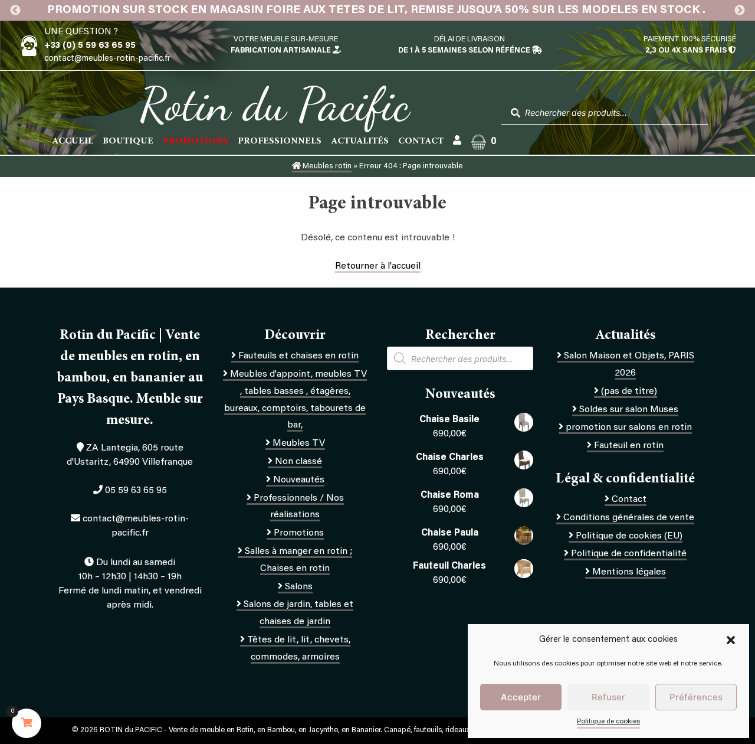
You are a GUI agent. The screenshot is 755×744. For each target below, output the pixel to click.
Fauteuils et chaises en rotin (298, 356)
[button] (731, 640)
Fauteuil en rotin (629, 446)
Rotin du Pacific (274, 104)
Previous (15, 11)
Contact (421, 141)
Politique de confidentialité (629, 554)
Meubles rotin (326, 166)
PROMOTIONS (195, 141)
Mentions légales (629, 572)
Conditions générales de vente (628, 518)
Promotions (299, 533)
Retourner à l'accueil (378, 266)
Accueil (72, 141)
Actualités (360, 141)
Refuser (608, 697)
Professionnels (279, 141)
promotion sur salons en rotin (629, 427)
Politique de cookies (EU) (629, 536)
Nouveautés (298, 480)
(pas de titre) (629, 391)
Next (740, 11)
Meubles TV (299, 443)
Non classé (298, 461)
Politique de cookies (608, 721)
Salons (299, 587)
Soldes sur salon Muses (628, 410)
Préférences (696, 697)
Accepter (521, 697)
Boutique (128, 141)
